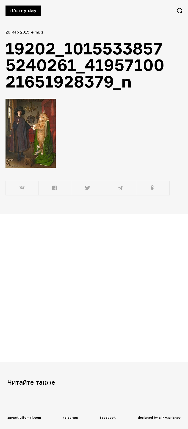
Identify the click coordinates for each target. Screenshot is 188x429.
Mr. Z (39, 32)
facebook (108, 417)
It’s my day (23, 10)
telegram (70, 417)
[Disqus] (85, 287)
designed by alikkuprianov (159, 417)
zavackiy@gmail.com (24, 417)
